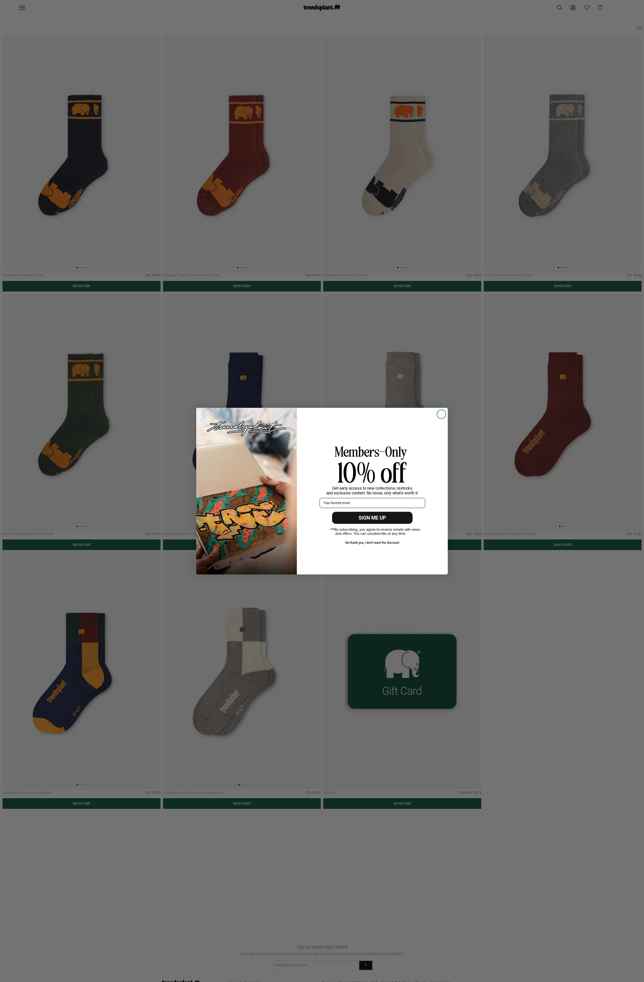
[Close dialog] (441, 414)
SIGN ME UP (372, 518)
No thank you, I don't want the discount (372, 542)
